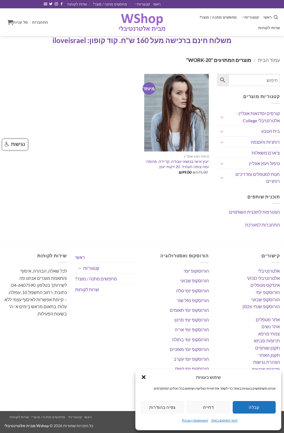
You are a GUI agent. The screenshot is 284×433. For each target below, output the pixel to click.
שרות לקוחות (77, 4)
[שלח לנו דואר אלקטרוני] (45, 4)
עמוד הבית (269, 60)
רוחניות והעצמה (265, 142)
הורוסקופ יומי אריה (192, 329)
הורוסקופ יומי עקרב (191, 359)
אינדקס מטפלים (265, 285)
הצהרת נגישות (266, 362)
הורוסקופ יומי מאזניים (189, 349)
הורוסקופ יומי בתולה (190, 339)
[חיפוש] (276, 17)
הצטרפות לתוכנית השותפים (254, 212)
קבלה (254, 407)
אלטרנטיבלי (269, 270)
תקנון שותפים (267, 347)
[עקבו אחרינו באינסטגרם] (56, 4)
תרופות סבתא (267, 340)
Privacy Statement (195, 420)
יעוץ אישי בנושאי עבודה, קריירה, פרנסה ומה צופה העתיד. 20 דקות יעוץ (177, 164)
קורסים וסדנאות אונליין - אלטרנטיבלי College (258, 117)
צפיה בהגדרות (162, 407)
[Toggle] (222, 117)
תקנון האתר (269, 355)
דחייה (208, 407)
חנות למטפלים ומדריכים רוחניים (257, 177)
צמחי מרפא (269, 333)
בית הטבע (270, 131)
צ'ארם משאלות (266, 152)
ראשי (157, 4)
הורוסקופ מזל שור (193, 300)
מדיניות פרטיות (266, 369)
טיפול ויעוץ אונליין (264, 163)
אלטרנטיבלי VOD (263, 278)
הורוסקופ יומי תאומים (189, 310)
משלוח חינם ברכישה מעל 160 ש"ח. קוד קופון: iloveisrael (142, 40)
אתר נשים (271, 326)
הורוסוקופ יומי (196, 270)
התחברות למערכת (262, 224)
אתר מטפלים (268, 319)
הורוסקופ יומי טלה (192, 290)
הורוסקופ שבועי (265, 299)
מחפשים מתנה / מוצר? (110, 4)
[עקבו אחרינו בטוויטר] (50, 4)
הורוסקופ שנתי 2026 (261, 306)
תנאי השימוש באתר (224, 420)
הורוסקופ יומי (268, 292)
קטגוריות (143, 4)
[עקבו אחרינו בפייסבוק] (61, 4)
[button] (143, 377)
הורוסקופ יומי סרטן (191, 319)
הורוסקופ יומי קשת (192, 368)
